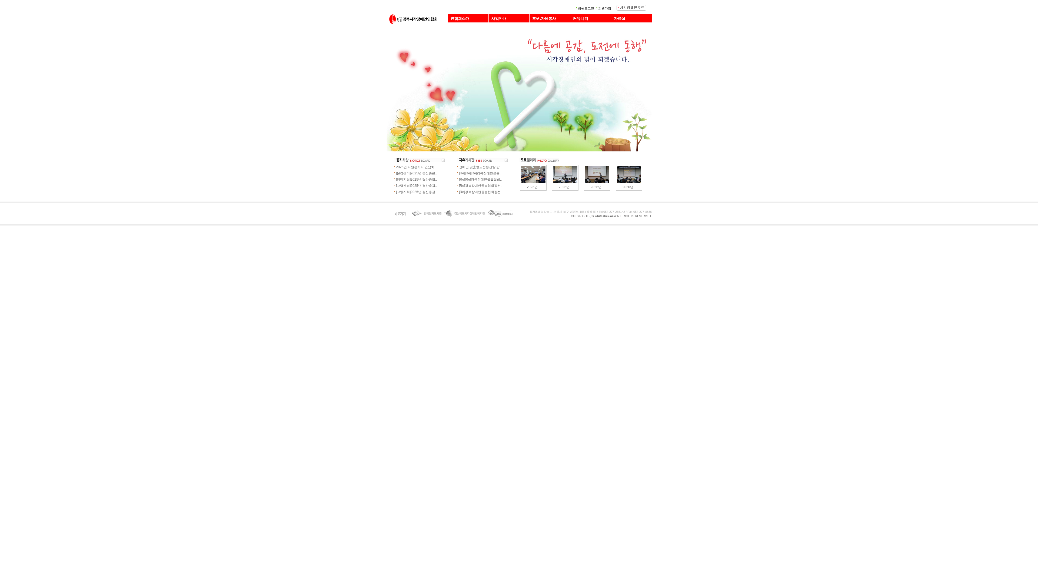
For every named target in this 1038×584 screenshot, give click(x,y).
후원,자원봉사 (544, 18)
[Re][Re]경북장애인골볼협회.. (480, 179)
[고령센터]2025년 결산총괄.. (416, 186)
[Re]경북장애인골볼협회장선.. (480, 186)
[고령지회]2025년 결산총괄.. (416, 192)
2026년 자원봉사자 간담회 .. (416, 167)
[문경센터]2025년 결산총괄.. (416, 173)
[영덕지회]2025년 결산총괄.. (416, 179)
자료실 (619, 18)
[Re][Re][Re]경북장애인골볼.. (480, 173)
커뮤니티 (580, 18)
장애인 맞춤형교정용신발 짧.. (480, 167)
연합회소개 (460, 18)
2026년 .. (533, 187)
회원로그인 (586, 8)
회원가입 (604, 8)
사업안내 (499, 18)
